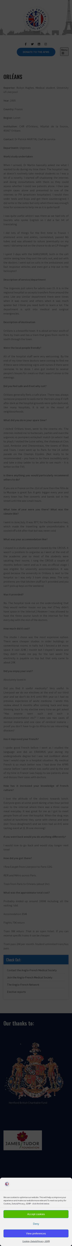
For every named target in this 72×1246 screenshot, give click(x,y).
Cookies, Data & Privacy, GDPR (36, 1241)
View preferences (36, 1233)
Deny (36, 1223)
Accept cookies (36, 1214)
